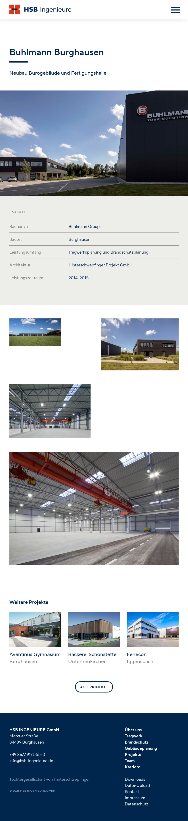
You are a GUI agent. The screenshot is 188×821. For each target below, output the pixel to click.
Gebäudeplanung (141, 748)
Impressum (135, 798)
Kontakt (132, 791)
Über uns (133, 730)
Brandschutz (136, 742)
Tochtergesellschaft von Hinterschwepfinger (49, 779)
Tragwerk (133, 736)
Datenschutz (136, 804)
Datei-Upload (137, 785)
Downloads (135, 779)
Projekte (133, 754)
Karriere (132, 767)
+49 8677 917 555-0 (27, 754)
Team (130, 761)
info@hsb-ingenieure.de (31, 761)
